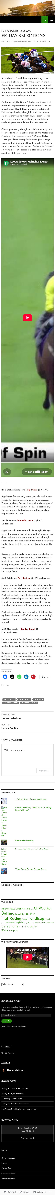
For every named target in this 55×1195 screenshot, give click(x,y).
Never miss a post (10, 1001)
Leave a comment (43, 41)
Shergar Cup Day (9, 726)
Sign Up (7, 1021)
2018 (3, 909)
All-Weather (42, 908)
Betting (8, 913)
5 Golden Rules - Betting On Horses (31, 799)
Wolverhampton (29, 703)
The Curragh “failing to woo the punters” (18, 1109)
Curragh (18, 914)
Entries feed (6, 1168)
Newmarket (40, 923)
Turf (35, 927)
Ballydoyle (9, 699)
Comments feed (8, 1173)
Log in (4, 1163)
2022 (12, 909)
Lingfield (18, 923)
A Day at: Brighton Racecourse (15, 1104)
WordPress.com (8, 1179)
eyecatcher (28, 914)
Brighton (38, 699)
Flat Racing (11, 919)
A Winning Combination (11, 1099)
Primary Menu (51, 19)
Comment (43, 770)
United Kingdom (23, 31)
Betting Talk (7, 31)
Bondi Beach (24, 699)
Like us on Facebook (12, 885)
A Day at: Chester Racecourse (14, 1089)
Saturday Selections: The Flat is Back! (31, 849)
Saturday (50, 923)
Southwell (22, 927)
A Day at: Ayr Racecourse (12, 1094)
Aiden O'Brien (27, 909)
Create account (8, 1158)
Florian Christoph (24, 41)
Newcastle (31, 923)
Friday (24, 919)
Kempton (10, 923)
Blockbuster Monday (24, 841)
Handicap (35, 919)
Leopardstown (11, 703)
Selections (9, 926)
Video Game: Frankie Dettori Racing (31, 869)
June (3, 923)
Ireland (47, 919)
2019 (7, 909)
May (25, 923)
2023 (18, 909)
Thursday (30, 927)
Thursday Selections (11, 716)
